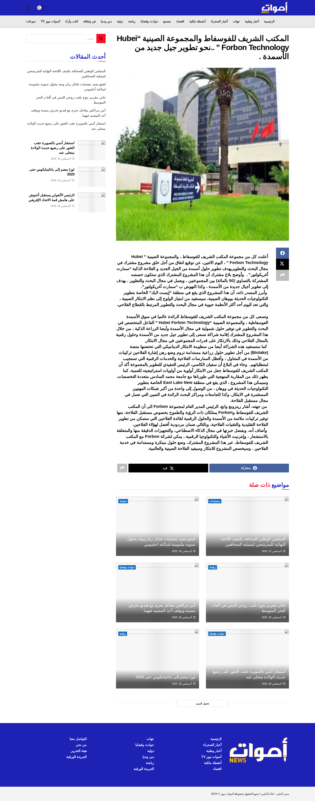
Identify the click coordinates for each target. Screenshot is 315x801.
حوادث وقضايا (149, 21)
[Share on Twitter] (282, 264)
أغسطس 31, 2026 (272, 551)
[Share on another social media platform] (282, 275)
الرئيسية (269, 21)
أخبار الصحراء (219, 21)
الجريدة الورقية (144, 769)
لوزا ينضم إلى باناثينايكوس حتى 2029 (166, 677)
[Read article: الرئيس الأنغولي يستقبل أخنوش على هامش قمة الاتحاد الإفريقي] (92, 202)
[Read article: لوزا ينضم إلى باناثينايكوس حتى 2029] (157, 658)
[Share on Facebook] (282, 253)
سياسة (123, 501)
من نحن (81, 745)
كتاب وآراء (71, 21)
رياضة (132, 21)
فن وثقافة (89, 21)
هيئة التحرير (79, 751)
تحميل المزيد (202, 703)
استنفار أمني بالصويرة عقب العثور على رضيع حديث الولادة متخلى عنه (52, 147)
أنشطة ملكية (197, 21)
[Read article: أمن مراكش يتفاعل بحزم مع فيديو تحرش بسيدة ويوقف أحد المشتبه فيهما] (157, 592)
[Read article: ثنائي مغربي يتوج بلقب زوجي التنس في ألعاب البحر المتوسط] (247, 592)
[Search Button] (28, 8)
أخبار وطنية (252, 21)
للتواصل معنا (78, 739)
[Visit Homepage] (275, 7)
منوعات (31, 21)
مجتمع (167, 21)
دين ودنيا (106, 21)
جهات (236, 21)
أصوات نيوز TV (50, 21)
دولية (120, 21)
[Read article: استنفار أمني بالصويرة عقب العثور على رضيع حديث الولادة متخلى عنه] (247, 658)
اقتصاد (180, 21)
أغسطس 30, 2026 (182, 551)
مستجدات (215, 501)
